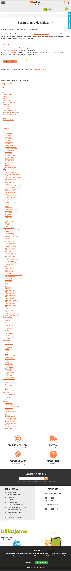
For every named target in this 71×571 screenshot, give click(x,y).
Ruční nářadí (8, 280)
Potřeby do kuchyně (10, 182)
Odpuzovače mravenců (11, 300)
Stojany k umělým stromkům (12, 390)
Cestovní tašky (8, 347)
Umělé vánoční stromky (9, 379)
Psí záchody (8, 370)
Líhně (6, 244)
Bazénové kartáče (9, 160)
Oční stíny (7, 425)
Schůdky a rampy (9, 372)
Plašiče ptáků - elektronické (12, 313)
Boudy (6, 345)
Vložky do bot (8, 428)
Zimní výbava (8, 152)
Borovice (7, 380)
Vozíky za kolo (8, 375)
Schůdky (7, 335)
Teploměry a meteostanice (11, 189)
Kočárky (7, 349)
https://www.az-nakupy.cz (41, 34)
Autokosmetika (9, 142)
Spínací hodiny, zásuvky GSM (12, 187)
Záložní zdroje (8, 216)
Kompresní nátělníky (10, 420)
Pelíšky (7, 330)
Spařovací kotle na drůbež (11, 259)
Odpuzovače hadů (9, 292)
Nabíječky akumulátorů (11, 209)
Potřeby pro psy (7, 340)
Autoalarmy (8, 135)
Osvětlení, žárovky (9, 180)
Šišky (6, 389)
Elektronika (6, 201)
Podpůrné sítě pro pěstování (12, 406)
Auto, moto (6, 132)
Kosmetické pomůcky (10, 418)
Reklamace (11, 499)
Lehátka (7, 350)
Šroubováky (8, 281)
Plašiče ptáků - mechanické (12, 312)
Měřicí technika (9, 271)
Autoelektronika (9, 138)
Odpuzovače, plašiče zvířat (10, 285)
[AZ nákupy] (35, 2)
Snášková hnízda (9, 258)
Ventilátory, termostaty (10, 197)
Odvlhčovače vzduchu (10, 179)
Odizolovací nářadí (10, 276)
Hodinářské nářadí (10, 268)
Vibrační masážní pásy (11, 426)
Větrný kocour (8, 396)
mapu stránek (12, 52)
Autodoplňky (8, 137)
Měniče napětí (8, 207)
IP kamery (7, 224)
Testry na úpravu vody (10, 167)
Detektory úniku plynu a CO (12, 174)
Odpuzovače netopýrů (10, 303)
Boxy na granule (9, 318)
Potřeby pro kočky (7, 317)
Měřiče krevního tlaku (10, 423)
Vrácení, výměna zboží (14, 494)
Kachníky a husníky (10, 233)
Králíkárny (7, 238)
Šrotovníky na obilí (9, 264)
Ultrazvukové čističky (10, 194)
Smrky (6, 384)
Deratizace (8, 287)
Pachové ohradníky (10, 310)
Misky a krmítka (9, 327)
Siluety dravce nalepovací (11, 315)
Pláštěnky (7, 362)
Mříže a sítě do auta (10, 355)
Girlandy (7, 387)
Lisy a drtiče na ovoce (10, 411)
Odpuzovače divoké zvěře (11, 290)
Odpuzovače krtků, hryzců (11, 297)
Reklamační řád (12, 502)
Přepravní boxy (9, 369)
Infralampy (7, 231)
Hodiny (7, 206)
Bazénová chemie (7, 153)
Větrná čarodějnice (10, 394)
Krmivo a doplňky (9, 241)
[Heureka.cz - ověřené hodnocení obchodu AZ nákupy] (17, 544)
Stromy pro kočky (9, 337)
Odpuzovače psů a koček (11, 307)
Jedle (6, 382)
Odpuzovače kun (9, 298)
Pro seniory (8, 184)
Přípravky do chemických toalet (13, 185)
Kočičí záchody (9, 325)
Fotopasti (7, 223)
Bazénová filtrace (9, 157)
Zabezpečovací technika (11, 195)
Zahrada (5, 401)
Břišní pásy (8, 415)
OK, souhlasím (41, 562)
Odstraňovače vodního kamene (13, 177)
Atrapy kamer (8, 219)
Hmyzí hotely (8, 403)
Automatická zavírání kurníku (12, 230)
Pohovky (7, 365)
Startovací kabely (9, 150)
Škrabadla (7, 338)
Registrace (11, 497)
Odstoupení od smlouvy (14, 517)
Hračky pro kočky (9, 323)
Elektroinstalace (9, 175)
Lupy (6, 270)
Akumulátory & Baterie (10, 202)
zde (44, 567)
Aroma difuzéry (9, 170)
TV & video (8, 214)
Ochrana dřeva (9, 404)
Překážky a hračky (9, 367)
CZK (45, 9)
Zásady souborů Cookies (15, 512)
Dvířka (6, 322)
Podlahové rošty (9, 251)
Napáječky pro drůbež (10, 246)
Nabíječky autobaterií (10, 145)
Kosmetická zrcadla (10, 421)
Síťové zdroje (8, 212)
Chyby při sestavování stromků (17, 507)
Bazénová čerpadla (10, 155)
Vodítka (7, 374)
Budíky (7, 204)
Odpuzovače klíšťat (10, 295)
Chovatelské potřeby (8, 228)
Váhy (6, 283)
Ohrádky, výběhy (9, 357)
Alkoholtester (8, 133)
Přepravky (7, 332)
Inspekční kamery (9, 221)
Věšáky (7, 199)
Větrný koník (8, 399)
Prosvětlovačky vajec (10, 253)
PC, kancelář (8, 211)
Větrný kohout (8, 397)
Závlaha (7, 409)
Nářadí (5, 266)
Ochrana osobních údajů (15, 509)
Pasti (6, 308)
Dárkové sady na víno (10, 172)
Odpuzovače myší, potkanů (12, 302)
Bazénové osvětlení (10, 162)
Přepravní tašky (9, 333)
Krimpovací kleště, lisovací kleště (13, 275)
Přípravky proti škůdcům (11, 256)
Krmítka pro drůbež (10, 239)
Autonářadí (8, 143)
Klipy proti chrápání (10, 416)
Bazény (7, 342)
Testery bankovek (9, 190)
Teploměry (7, 165)
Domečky (7, 320)
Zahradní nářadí (9, 408)
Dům (4, 169)
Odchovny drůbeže (10, 248)
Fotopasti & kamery (8, 217)
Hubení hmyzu (8, 288)
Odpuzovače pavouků (10, 305)
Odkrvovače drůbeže (10, 249)
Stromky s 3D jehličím (10, 385)
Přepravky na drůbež (10, 254)
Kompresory (8, 273)
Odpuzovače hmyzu (10, 293)
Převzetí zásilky (12, 492)
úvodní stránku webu (16, 50)
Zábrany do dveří (9, 377)
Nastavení (28, 562)
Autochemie (8, 140)
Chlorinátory (8, 164)
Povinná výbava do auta (11, 148)
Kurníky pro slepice (10, 243)
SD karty (7, 226)
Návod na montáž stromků (15, 504)
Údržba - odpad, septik (11, 192)
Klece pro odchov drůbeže (11, 236)
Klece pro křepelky (10, 234)
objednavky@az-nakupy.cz (39, 69)
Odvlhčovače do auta (10, 147)
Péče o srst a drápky (10, 328)
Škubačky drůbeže (10, 261)
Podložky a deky (9, 364)
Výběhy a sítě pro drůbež (11, 263)
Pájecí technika (9, 278)
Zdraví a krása (6, 413)
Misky (6, 354)
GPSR (9, 514)
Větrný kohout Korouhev (9, 392)
